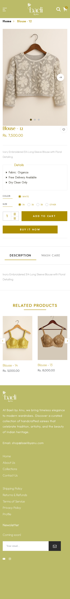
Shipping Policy (12, 488)
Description (20, 255)
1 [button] (31, 120)
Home (7, 21)
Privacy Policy (12, 507)
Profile (7, 514)
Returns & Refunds (15, 495)
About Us (9, 462)
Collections (10, 469)
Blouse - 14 (10, 365)
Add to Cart (44, 216)
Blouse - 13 (45, 365)
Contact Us (10, 475)
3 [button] (39, 120)
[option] (35, 77)
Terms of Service (14, 501)
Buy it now (30, 229)
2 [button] (35, 120)
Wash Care (50, 255)
